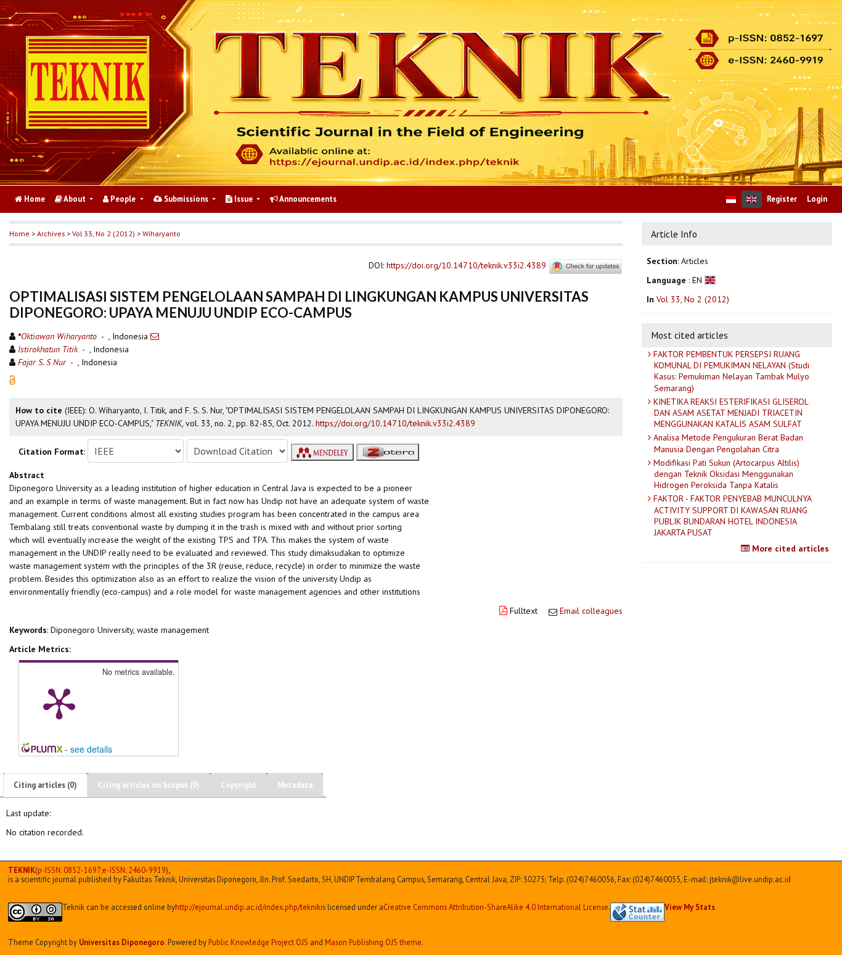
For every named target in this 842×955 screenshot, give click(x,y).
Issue (243, 199)
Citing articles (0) (45, 785)
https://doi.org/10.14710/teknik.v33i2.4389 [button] (395, 423)
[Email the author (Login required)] (154, 336)
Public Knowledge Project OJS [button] (258, 942)
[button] (12, 379)
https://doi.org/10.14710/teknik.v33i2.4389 (466, 265)
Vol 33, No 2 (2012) (103, 233)
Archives (51, 233)
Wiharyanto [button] (161, 233)
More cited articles (789, 548)
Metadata (295, 785)
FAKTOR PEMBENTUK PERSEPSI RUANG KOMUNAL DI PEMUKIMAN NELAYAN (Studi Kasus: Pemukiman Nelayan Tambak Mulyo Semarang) (730, 371)
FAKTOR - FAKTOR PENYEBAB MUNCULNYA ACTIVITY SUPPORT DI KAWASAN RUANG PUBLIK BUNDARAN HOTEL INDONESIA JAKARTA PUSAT (731, 515)
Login (817, 199)
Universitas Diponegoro (122, 942)
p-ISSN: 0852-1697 (69, 870)
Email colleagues (591, 610)
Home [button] (19, 233)
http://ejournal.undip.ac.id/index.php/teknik (248, 907)
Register (782, 199)
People (122, 199)
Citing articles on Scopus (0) (149, 785)
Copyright (238, 785)
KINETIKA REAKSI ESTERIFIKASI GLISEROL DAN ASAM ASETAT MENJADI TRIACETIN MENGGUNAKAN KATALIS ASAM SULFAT (730, 412)
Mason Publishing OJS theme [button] (373, 942)
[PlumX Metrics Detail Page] (59, 703)
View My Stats (689, 907)
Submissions (186, 199)
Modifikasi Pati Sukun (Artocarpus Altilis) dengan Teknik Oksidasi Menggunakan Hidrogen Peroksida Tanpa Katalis (725, 473)
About (75, 199)
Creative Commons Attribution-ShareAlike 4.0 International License (495, 907)
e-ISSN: (134, 870)
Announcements (307, 199)
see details (91, 749)
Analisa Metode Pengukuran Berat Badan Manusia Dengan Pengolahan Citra (727, 443)
